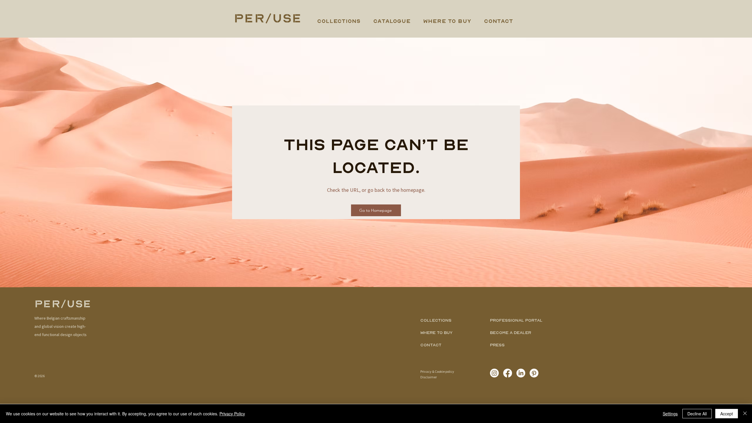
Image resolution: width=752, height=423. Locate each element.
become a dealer (510, 332)
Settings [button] (670, 414)
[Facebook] (507, 373)
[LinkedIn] (520, 373)
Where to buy (436, 332)
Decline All (697, 414)
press (497, 344)
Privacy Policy (232, 414)
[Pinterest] (534, 373)
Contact (431, 344)
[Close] (744, 413)
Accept (726, 414)
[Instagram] (494, 373)
